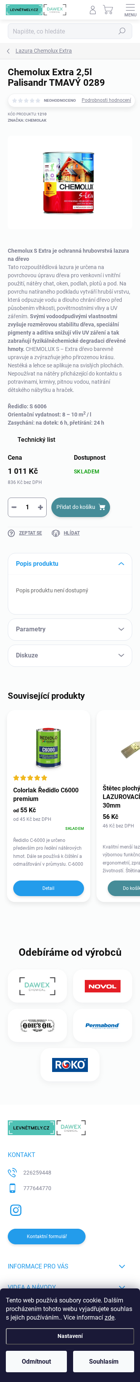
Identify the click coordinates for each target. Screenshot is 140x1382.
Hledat (122, 31)
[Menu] (130, 9)
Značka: (27, 120)
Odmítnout (36, 1361)
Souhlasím (104, 1361)
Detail (48, 888)
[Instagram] (14, 1208)
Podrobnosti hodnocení (106, 100)
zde (109, 1317)
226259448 (37, 1172)
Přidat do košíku (75, 507)
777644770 (37, 1188)
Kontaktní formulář (47, 1236)
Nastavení (70, 1336)
